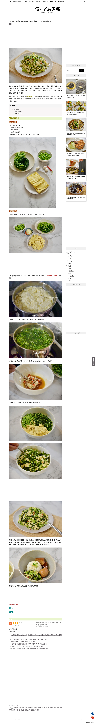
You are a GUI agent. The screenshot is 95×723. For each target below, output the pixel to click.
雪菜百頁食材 (18, 111)
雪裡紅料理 (12, 710)
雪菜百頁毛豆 (38, 708)
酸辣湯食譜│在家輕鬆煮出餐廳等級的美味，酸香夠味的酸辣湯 (29, 648)
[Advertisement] (35, 37)
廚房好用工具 (72, 271)
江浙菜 (37, 710)
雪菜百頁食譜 (15, 109)
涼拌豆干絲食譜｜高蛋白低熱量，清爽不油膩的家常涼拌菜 (28, 646)
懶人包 (71, 275)
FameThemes (84, 719)
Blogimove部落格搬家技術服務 (88, 722)
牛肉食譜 (72, 276)
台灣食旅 (31, 1)
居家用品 (69, 278)
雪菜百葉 (21, 708)
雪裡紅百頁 (45, 708)
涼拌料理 (59, 708)
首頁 (10, 1)
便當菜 (16, 708)
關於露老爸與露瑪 (18, 1)
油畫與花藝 (53, 1)
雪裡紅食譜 (53, 708)
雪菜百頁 (31, 710)
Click (93, 361)
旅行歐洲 (38, 1)
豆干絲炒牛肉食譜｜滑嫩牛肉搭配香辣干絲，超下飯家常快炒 (29, 639)
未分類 (68, 260)
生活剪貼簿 (61, 1)
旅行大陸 (45, 1)
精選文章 (69, 253)
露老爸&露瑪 (47, 9)
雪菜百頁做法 (18, 113)
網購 (70, 268)
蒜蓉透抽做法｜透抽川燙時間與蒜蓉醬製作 (23, 641)
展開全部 (68, 252)
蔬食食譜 (69, 258)
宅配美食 (71, 270)
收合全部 (73, 252)
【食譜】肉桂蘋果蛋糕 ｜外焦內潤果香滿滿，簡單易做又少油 (29, 644)
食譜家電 (69, 266)
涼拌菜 (18, 710)
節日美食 (69, 280)
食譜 (26, 1)
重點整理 (12, 105)
